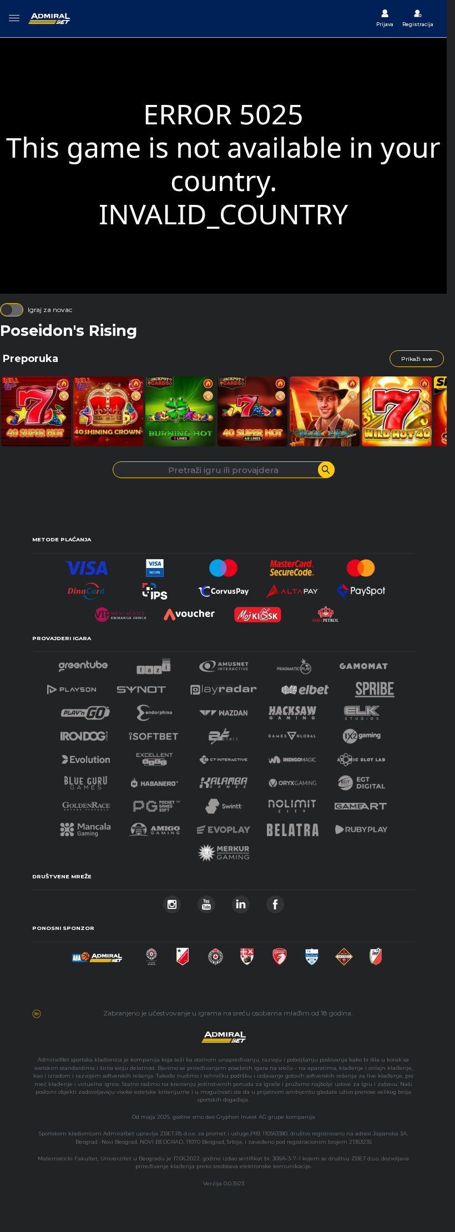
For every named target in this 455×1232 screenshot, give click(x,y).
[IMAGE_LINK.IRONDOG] (84, 733)
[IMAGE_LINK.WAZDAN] (223, 709)
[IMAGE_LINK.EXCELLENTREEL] (154, 756)
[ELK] (362, 709)
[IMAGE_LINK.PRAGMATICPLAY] (294, 663)
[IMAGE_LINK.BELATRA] (293, 826)
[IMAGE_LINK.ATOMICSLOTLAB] (360, 756)
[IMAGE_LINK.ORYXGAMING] (292, 779)
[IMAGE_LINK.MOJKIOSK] (258, 611)
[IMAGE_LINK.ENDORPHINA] (154, 709)
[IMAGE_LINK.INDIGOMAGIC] (292, 756)
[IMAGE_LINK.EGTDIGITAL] (361, 779)
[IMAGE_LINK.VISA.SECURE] (154, 564)
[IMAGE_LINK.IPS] (154, 588)
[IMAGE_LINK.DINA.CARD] (86, 588)
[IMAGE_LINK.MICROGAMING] (291, 733)
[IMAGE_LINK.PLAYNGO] (85, 709)
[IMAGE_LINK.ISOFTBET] (153, 733)
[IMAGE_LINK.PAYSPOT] (360, 588)
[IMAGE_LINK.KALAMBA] (223, 779)
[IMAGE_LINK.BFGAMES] (223, 733)
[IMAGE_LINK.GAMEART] (360, 803)
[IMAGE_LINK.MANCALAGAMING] (85, 826)
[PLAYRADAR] (223, 686)
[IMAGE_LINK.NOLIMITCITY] (292, 803)
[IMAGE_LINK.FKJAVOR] (376, 953)
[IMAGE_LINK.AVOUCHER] (189, 611)
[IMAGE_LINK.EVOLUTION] (85, 756)
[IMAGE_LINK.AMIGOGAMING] (154, 826)
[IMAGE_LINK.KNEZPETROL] (326, 611)
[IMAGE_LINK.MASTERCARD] (360, 564)
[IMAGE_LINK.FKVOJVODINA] (182, 953)
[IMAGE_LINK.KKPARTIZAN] (151, 953)
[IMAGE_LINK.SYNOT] (141, 686)
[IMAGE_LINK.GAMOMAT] (363, 663)
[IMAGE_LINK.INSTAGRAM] (172, 901)
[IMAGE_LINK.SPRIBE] (375, 686)
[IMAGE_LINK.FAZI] (153, 663)
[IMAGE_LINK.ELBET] (305, 686)
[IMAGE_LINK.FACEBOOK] (275, 901)
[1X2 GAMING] (361, 733)
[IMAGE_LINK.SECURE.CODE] (291, 564)
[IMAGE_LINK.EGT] (224, 663)
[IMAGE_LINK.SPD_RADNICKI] (247, 953)
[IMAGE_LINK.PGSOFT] (154, 803)
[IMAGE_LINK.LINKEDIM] (241, 901)
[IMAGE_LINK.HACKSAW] (292, 709)
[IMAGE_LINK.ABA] (97, 953)
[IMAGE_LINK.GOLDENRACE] (86, 803)
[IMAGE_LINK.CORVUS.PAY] (223, 588)
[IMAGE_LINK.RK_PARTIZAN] (215, 953)
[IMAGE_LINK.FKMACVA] (344, 953)
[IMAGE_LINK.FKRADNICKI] (279, 953)
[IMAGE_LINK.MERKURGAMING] (223, 849)
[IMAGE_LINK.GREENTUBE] (83, 663)
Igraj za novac (50, 309)
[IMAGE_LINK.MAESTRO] (223, 564)
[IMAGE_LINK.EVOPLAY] (224, 826)
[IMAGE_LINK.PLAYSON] (72, 686)
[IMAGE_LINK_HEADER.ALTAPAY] (291, 588)
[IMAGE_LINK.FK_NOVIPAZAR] (311, 953)
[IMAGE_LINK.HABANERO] (154, 779)
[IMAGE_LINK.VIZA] (86, 564)
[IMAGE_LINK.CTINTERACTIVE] (223, 756)
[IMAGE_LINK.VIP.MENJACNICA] (120, 611)
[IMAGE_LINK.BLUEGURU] (85, 779)
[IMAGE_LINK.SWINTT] (223, 803)
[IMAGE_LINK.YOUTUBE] (206, 901)
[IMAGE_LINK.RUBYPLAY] (361, 826)
